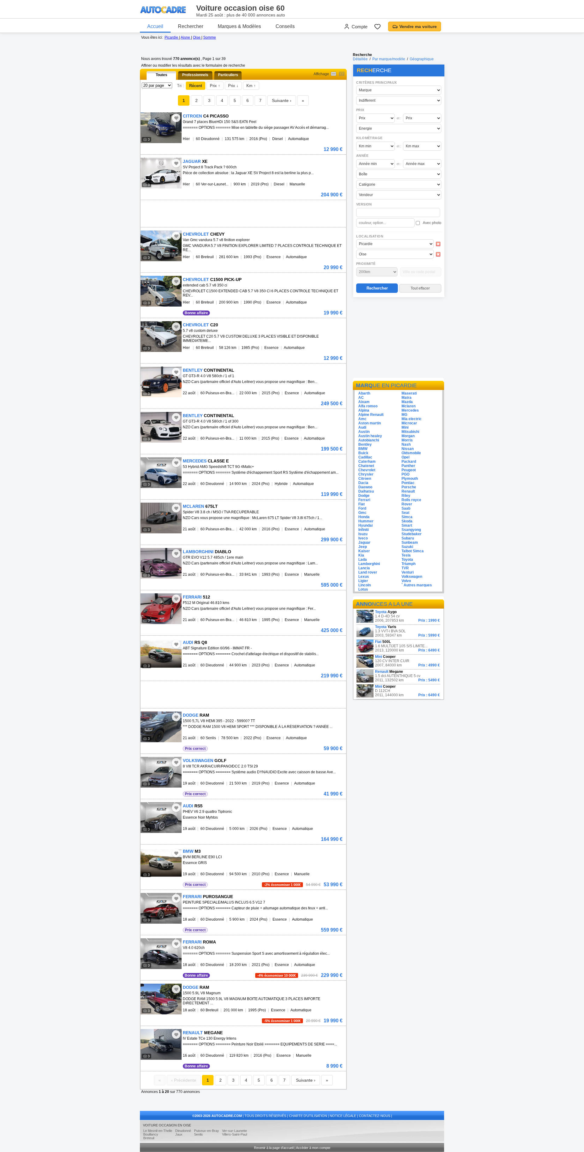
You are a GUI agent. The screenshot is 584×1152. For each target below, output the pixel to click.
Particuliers (228, 75)
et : (399, 118)
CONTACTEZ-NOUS (374, 1116)
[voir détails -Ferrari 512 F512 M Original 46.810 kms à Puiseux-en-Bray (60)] (161, 608)
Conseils (285, 26)
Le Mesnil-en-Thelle (157, 1131)
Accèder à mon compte (313, 1148)
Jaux (178, 1134)
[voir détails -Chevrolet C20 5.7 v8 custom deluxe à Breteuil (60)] (161, 336)
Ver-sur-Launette (234, 1131)
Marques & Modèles (239, 26)
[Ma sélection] (377, 26)
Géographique (422, 59)
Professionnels (195, 75)
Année (362, 155)
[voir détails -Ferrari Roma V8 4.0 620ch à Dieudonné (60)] (161, 953)
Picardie (172, 37)
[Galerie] (341, 74)
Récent (195, 85)
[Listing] (333, 74)
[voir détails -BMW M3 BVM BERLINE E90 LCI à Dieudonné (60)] (161, 863)
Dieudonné (183, 1131)
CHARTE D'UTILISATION (308, 1116)
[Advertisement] (398, 338)
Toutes (161, 75)
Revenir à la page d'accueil (274, 1148)
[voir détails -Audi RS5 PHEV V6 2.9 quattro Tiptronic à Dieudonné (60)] (161, 817)
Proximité (366, 263)
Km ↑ (251, 85)
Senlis (198, 1134)
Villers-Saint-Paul (234, 1134)
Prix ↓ (233, 85)
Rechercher (190, 26)
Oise (197, 37)
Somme (209, 37)
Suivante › (281, 100)
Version (364, 204)
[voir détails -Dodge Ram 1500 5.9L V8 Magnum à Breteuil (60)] (161, 999)
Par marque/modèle (388, 59)
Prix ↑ (215, 85)
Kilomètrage (369, 138)
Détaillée (360, 59)
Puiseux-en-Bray (206, 1131)
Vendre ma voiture (418, 26)
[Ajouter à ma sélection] (176, 118)
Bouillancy (150, 1134)
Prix (360, 110)
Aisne (186, 37)
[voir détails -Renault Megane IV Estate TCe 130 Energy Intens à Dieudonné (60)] (161, 1044)
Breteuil (148, 1138)
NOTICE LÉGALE (343, 1116)
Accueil (155, 26)
